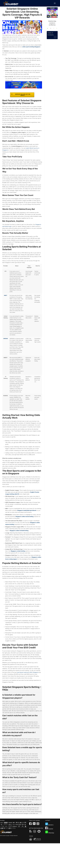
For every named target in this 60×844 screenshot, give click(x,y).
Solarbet (50, 829)
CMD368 (5, 338)
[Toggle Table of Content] (54, 37)
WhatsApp (51, 833)
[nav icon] (54, 3)
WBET (5, 295)
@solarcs (50, 825)
